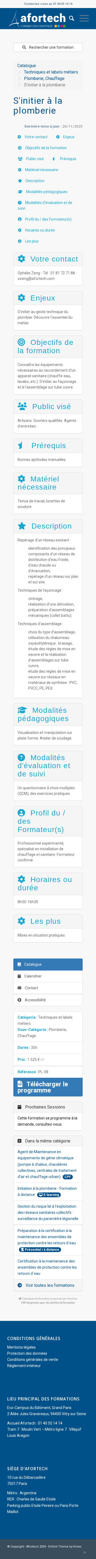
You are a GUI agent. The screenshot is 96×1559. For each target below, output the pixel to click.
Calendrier (32, 976)
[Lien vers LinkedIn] (85, 1552)
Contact (31, 988)
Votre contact (35, 137)
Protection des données (27, 1353)
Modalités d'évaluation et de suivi (45, 205)
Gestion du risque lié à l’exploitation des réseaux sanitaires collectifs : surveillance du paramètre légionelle (48, 1212)
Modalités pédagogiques (46, 192)
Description (35, 181)
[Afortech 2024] (40, 18)
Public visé (34, 159)
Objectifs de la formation (45, 148)
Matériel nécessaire (41, 170)
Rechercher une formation (51, 47)
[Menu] (81, 18)
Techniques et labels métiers (51, 72)
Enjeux (68, 137)
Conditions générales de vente (32, 1359)
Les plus (31, 241)
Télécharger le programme (43, 1087)
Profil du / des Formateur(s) (47, 219)
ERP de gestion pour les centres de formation (48, 1302)
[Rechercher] (69, 18)
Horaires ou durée (39, 230)
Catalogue (26, 65)
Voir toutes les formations (49, 1285)
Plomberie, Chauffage (44, 78)
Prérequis (67, 159)
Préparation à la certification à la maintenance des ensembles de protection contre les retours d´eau (47, 1237)
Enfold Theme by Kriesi (64, 1546)
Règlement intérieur (24, 1366)
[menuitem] (69, 18)
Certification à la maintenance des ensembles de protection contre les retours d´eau (47, 1267)
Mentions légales (21, 1347)
